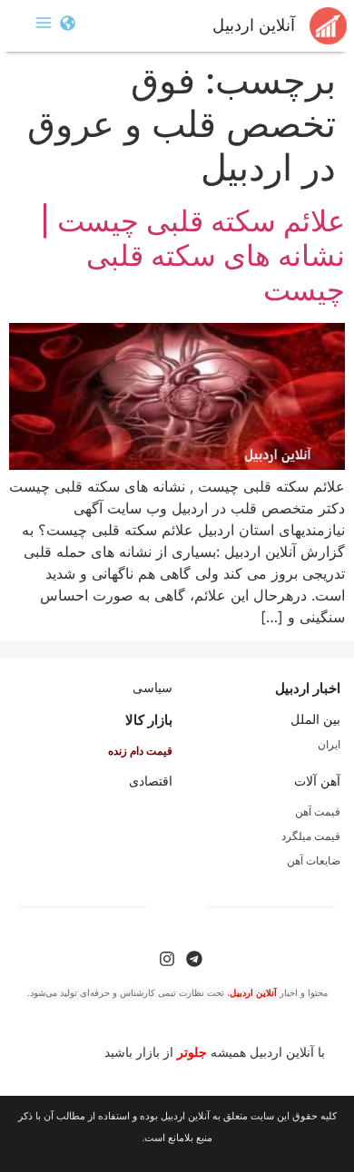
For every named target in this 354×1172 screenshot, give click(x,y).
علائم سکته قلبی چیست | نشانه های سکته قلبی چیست (192, 255)
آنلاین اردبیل (253, 25)
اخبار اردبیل (307, 688)
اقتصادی (150, 781)
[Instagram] (167, 959)
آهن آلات (317, 781)
